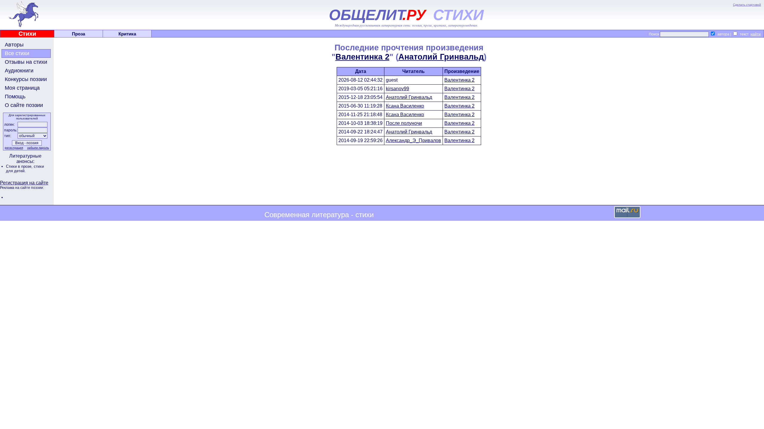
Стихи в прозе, (20, 166)
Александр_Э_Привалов (413, 140)
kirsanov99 (397, 88)
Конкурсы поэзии (26, 79)
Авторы (14, 45)
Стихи (27, 33)
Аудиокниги (19, 71)
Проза (78, 33)
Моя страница (22, 88)
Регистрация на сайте (24, 182)
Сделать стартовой (747, 4)
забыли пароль (38, 147)
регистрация (14, 147)
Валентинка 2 (362, 56)
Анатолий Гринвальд (441, 56)
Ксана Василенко (405, 105)
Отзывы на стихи (26, 62)
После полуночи (404, 123)
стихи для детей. (25, 168)
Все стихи (17, 53)
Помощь (15, 97)
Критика (127, 33)
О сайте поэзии (24, 105)
